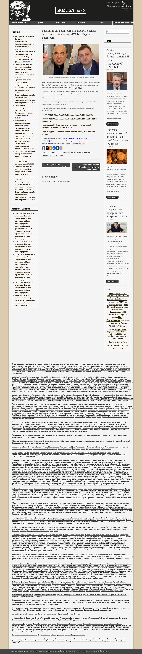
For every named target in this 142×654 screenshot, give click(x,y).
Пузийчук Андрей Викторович (88, 549)
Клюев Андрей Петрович (35, 467)
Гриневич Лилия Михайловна (97, 415)
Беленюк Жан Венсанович (50, 382)
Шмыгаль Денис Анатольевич (45, 629)
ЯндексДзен (47, 141)
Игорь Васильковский (85, 152)
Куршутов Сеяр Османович (82, 485)
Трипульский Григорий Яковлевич (26, 589)
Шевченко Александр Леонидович (39, 626)
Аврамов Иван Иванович (34, 366)
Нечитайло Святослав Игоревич (42, 522)
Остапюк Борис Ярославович (100, 529)
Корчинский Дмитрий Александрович (67, 474)
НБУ (117, 314)
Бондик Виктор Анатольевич (46, 389)
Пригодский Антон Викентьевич (113, 545)
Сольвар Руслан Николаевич (97, 573)
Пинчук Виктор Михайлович (75, 542)
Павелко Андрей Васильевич (24, 535)
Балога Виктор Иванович (118, 377)
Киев (121, 309)
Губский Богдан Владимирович (88, 417)
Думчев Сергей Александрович (24, 431)
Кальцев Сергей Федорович (73, 460)
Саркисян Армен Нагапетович (119, 564)
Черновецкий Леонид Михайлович (103, 618)
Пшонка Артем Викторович (113, 549)
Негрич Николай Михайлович (60, 520)
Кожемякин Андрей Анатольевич (75, 469)
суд (126, 345)
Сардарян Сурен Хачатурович (93, 564)
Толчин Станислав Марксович (118, 586)
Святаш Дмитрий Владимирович (107, 566)
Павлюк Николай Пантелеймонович (100, 535)
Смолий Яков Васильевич (22, 573)
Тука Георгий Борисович (33, 591)
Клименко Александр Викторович (47, 466)
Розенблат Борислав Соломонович (111, 556)
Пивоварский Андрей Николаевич (87, 540)
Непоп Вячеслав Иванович (114, 520)
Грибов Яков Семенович (44, 415)
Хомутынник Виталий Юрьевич (40, 610)
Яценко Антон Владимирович (102, 641)
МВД (124, 312)
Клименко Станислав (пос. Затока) (76, 466)
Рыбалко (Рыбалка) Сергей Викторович (73, 558)
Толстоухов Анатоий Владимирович (90, 586)
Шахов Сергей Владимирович (44, 624)
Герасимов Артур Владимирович (34, 408)
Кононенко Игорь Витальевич (112, 471)
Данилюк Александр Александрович (56, 422)
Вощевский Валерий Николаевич (115, 400)
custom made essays (22, 282)
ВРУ (127, 296)
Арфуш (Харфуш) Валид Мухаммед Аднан (39, 371)
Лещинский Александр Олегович (52, 492)
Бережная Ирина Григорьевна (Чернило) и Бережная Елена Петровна (50, 384)
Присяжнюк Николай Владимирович (27, 547)
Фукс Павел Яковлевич (120, 602)
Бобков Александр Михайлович (25, 386)
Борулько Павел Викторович (70, 389)
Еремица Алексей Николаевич (53, 435)
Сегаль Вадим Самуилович (34, 567)
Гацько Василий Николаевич (83, 406)
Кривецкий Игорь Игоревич (67, 478)
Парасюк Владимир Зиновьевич (59, 537)
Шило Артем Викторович (22, 627)
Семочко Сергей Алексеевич (47, 569)
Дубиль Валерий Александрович (86, 430)
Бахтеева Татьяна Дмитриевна (24, 381)
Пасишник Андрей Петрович (39, 538)
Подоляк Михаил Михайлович (96, 544)
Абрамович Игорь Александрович (77, 364)
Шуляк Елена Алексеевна (51, 631)
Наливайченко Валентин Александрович (75, 518)
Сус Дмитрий (75, 578)
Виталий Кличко (114, 300)
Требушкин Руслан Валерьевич (86, 587)
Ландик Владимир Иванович (62, 491)
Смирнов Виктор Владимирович (118, 571)
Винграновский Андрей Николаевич (51, 399)
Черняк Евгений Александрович (43, 620)
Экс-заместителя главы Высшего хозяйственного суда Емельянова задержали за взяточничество (24, 41)
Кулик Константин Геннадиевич (48, 483)
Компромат (115, 312)
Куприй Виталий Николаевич (34, 485)
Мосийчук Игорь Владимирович (41, 512)
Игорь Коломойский (118, 307)
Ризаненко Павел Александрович (48, 556)
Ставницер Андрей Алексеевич (90, 574)
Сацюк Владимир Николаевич (24, 566)
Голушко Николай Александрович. (94, 412)
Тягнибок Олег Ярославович (112, 591)
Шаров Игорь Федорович (22, 624)
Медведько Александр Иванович (111, 507)
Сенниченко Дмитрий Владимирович (74, 569)
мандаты (53, 155)
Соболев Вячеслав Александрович (47, 573)
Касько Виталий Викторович (34, 462)
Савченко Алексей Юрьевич (23, 564)
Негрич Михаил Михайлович (35, 520)
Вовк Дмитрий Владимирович (120, 399)
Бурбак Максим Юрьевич (41, 391)
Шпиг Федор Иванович (90, 629)
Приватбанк (125, 320)
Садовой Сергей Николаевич (69, 564)
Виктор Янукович (118, 298)
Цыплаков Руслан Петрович (69, 614)
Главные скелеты (19, 23)
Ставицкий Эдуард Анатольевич (63, 574)
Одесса (115, 317)
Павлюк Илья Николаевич (73, 535)
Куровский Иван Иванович (59, 485)
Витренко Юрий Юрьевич (96, 399)
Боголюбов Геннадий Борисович (102, 386)
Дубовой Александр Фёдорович (113, 430)
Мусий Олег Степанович (35, 514)
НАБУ (111, 314)
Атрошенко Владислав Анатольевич (97, 371)
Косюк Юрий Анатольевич (33, 476)
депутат (65, 152)
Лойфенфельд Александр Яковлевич (26, 496)
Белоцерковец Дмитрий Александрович (78, 382)
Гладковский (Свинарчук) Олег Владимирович (44, 410)
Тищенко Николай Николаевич (24, 586)
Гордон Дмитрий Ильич (119, 413)
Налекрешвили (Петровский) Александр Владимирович (35, 518)
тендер (120, 348)
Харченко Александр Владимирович (27, 608)
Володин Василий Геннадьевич (48, 400)
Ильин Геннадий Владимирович (84, 455)
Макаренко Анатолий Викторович (77, 503)
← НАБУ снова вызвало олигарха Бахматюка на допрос (55, 165)
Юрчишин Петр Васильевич (73, 635)
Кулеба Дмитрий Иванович (23, 483)
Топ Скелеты (81, 23)
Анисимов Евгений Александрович (115, 368)
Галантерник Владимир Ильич (102, 404)
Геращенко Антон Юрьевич (60, 408)
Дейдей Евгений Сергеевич (82, 422)
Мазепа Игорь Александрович (24, 503)
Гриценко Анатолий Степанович (33, 417)
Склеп (102, 23)
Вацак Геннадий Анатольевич (42, 397)
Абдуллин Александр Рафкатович (49, 364)
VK (89, 138)
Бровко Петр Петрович (92, 389)
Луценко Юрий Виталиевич (39, 498)
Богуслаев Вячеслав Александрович (36, 388)
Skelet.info (63, 651)
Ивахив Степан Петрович (95, 453)
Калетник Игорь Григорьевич (24, 460)
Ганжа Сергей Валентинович (59, 406)
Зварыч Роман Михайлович (47, 447)
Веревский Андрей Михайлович (90, 397)
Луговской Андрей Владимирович (56, 496)
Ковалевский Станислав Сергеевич (116, 467)
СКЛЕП (81, 143)
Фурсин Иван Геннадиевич (47, 604)
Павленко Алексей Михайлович (49, 535)
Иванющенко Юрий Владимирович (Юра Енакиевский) (62, 453)
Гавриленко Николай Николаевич (26, 404)
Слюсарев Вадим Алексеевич (61, 571)
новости (118, 345)
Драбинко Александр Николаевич (35, 430)
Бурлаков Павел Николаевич (64, 391)
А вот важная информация (23, 364)
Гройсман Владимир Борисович (61, 417)
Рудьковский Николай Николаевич (42, 558)
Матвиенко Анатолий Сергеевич (99, 505)
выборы (112, 336)
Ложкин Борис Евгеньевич (120, 494)
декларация (122, 336)
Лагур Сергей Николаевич (38, 491)
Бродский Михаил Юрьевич (113, 389)
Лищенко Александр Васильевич (67, 494)
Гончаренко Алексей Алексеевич (35, 413)
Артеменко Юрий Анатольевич (103, 370)
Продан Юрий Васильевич (32, 549)
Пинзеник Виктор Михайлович (50, 542)
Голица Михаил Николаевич (67, 412)
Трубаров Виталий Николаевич (76, 589)
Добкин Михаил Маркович (70, 428)
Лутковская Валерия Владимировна (107, 496)
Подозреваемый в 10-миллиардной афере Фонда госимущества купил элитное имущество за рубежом (24, 69)
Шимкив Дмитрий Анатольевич (46, 627)
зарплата (115, 338)
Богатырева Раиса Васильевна (50, 386)
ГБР (117, 302)
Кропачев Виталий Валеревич (91, 478)
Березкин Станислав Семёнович (115, 384)
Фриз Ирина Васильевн (72, 602)
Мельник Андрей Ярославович (51, 509)
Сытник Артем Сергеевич (92, 578)
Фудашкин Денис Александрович (96, 602)
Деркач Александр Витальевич (36, 426)
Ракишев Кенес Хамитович (69, 555)
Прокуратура (113, 323)
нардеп (109, 345)
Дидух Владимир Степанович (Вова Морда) (40, 428)
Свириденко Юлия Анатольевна (79, 566)
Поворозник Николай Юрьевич (70, 544)
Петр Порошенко (115, 319)
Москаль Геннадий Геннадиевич (69, 512)
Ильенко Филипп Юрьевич (59, 455)
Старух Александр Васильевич (117, 574)
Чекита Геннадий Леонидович (47, 618)
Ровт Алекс (67, 556)
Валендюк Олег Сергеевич (113, 395)
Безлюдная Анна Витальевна (112, 381)
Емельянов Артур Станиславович (26, 435)
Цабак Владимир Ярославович (24, 614)
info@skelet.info (101, 651)
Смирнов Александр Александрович (89, 571)
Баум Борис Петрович (95, 379)
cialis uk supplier (21, 241)
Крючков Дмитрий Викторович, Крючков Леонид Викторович (94, 480)
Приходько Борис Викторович (101, 547)
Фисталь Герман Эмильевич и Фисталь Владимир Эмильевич (37, 602)
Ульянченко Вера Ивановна (45, 595)
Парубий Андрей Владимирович (85, 537)
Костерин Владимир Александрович (99, 474)
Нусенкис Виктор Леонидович (76, 523)
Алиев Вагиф (95, 366)
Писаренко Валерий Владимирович (102, 542)
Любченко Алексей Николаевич (107, 498)
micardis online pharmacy (25, 254)
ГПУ (121, 302)
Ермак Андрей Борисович (76, 435)
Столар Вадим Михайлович (76, 576)
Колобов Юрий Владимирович (59, 471)
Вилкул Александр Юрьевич (23, 399)
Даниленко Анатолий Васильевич (26, 422)
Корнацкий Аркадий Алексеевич (98, 473)
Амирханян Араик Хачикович (24, 368)
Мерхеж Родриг (36, 510)
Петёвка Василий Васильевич (36, 540)
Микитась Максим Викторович (83, 510)
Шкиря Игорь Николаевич (71, 627)
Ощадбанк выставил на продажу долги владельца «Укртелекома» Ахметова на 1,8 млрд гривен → (87, 166)
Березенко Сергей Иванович (90, 384)
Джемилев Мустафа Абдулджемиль (64, 426)
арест (127, 332)
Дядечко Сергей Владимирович (74, 431)
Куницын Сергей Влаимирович (97, 483)
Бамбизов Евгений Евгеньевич (24, 379)
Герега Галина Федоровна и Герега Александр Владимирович (96, 408)
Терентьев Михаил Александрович (36, 584)
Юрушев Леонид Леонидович (50, 635)
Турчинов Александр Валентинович (85, 591)
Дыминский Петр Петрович (49, 431)
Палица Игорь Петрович (35, 537)
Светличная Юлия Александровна (51, 566)
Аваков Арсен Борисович (102, 364)
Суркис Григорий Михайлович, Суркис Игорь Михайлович (45, 578)
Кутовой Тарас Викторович (105, 485)
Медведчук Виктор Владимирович (83, 507)
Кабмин (115, 310)
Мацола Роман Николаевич (57, 507)
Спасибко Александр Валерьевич (36, 574)
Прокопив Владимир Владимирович (59, 549)
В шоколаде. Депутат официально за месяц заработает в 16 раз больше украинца (24, 218)
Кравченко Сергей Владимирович (87, 476)
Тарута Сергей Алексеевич (82, 582)
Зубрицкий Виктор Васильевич (98, 449)
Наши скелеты (60, 23)
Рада (61, 155)
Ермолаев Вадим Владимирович (100, 435)
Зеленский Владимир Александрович (102, 447)
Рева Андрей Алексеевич (119, 555)
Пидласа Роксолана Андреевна (114, 540)
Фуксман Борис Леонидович (23, 604)
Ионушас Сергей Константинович (113, 455)
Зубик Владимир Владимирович (71, 449)
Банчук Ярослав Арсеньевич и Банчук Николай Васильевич (61, 379)
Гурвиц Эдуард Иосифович (23, 419)
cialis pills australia (22, 213)
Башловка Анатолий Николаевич (51, 381)
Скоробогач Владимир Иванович (36, 571)
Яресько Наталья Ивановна (103, 639)
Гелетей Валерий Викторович (107, 406)
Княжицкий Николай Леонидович (60, 467)
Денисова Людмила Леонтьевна (95, 424)
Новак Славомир (27, 523)
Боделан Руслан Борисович (63, 388)
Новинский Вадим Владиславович (49, 523)
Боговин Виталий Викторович (76, 386)
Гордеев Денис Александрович (96, 413)
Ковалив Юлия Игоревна (21, 469)
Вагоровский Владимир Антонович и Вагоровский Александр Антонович (42, 395)
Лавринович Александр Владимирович (76, 489)
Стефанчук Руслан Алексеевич (51, 576)
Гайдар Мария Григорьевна (51, 404)
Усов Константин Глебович (31, 597)
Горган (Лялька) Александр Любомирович (66, 413)
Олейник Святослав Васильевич (25, 527)
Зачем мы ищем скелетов (123, 23)
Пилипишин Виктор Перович (24, 542)
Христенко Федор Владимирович (97, 610)
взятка (123, 334)
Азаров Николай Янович (54, 366)
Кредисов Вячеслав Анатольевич (42, 478)
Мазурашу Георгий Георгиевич (50, 503)
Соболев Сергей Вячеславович (73, 573)
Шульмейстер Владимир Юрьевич (26, 631)
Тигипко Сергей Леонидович (63, 584)
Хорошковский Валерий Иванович (69, 610)
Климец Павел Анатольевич (102, 466)
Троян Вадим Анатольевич (52, 589)
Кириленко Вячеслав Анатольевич (60, 464)
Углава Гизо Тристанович (22, 595)
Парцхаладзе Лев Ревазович (111, 537)
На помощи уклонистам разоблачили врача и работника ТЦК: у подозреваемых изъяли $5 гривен (25, 57)
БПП (123, 296)
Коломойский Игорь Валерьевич (86, 471)
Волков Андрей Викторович (23, 400)
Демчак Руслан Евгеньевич (105, 422)
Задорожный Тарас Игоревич (23, 447)
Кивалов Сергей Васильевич (34, 464)
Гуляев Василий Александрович (115, 417)
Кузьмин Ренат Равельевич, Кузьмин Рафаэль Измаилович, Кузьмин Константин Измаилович (90, 481)
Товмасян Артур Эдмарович (63, 586)
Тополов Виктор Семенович (23, 587)
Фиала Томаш (73, 601)
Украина (120, 329)
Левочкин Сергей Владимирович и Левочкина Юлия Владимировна (102, 491)
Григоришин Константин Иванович (69, 415)
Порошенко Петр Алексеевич (34, 545)
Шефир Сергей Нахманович (120, 626)
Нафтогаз (123, 315)
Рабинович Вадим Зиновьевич (24, 555)
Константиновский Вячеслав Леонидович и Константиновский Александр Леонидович (48, 473)
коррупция (118, 341)
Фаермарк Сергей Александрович (54, 601)
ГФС (125, 302)
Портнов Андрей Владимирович (59, 545)
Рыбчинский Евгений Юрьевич (102, 558)
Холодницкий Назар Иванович (109, 608)
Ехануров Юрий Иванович (33, 437)
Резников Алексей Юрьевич (23, 556)
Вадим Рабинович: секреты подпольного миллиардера (70, 114)
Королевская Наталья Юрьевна (37, 474)
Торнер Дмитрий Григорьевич (47, 587)
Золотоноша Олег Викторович (45, 449)
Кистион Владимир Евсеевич (107, 464)
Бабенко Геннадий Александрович (26, 377)
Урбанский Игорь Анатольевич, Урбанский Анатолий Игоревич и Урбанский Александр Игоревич (70, 596)
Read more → (112, 124)
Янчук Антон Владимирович (56, 639)
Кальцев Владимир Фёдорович (49, 460)
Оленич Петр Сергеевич (48, 527)
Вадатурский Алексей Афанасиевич (88, 395)
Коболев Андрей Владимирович (88, 467)
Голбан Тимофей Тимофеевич (43, 412)
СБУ (120, 325)
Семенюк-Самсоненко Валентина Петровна (113, 567)
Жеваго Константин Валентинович (97, 441)
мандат (45, 155)
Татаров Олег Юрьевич (103, 582)
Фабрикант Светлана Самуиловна (26, 601)
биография (115, 334)
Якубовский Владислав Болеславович (27, 639)
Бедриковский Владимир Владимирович (82, 381)
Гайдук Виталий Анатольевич (75, 404)
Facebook (79, 138)
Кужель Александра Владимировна (35, 481)
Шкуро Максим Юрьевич (22, 629)
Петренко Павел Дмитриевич (61, 540)
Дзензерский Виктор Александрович (95, 426)
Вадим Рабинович (54, 152)
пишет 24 (78, 87)
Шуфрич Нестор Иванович (72, 631)
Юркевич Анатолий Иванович (24, 635)
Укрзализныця (113, 332)
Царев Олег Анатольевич (47, 614)
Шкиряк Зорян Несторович (93, 627)
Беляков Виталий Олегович (107, 382)
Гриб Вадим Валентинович (23, 415)
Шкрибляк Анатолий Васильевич (119, 627)
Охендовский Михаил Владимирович (42, 531)
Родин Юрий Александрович (84, 556)
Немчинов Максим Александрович (88, 520)
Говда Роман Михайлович (106, 410)
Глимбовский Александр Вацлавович (79, 410)
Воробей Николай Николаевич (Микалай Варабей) (82, 400)
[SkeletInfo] (71, 10)
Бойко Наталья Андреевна (85, 388)
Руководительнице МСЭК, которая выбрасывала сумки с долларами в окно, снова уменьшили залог (25, 85)
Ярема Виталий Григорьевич (80, 639)
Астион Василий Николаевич (70, 371)
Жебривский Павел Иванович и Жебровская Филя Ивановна (58, 441)
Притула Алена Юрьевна (53, 547)
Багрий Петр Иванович (50, 377)
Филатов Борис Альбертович (91, 601)
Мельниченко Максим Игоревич (78, 509)
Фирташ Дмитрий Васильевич (116, 601)
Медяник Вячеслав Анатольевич (25, 509)
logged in (54, 181)
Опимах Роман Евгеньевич (77, 529)
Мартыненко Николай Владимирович (69, 505)
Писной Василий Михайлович (44, 544)
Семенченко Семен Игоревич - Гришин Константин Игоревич (71, 567)
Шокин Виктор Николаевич (69, 629)
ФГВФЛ (121, 332)
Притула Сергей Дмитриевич (76, 547)
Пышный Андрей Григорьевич (39, 551)
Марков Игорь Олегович (43, 505)
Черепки (39, 23)
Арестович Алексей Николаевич (49, 370)
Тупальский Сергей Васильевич (56, 591)
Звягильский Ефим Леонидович (73, 447)
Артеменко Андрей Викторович (76, 370)
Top (137, 649)
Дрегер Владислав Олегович (61, 430)
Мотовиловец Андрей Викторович (97, 512)
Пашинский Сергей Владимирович (89, 538)
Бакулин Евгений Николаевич (94, 377)
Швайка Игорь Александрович (69, 624)
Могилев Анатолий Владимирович (111, 510)
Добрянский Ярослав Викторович (95, 428)
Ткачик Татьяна (44, 586)
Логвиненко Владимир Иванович (95, 494)
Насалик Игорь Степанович (104, 518)
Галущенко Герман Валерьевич (34, 406)
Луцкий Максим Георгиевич (63, 498)
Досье (73, 152)
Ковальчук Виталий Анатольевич (46, 469)
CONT (85, 138)
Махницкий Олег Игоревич (34, 507)
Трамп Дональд (66, 587)
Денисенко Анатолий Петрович (44, 424)
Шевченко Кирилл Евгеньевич (66, 626)
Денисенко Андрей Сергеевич (70, 424)
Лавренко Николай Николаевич (46, 489)
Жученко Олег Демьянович (36, 443)
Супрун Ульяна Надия (97, 576)
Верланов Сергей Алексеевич (115, 397)
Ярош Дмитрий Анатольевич (78, 641)
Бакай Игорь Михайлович (71, 377)
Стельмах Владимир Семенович (25, 576)
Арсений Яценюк (114, 296)
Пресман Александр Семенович (86, 545)
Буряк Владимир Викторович (89, 391)
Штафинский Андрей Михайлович (115, 629)
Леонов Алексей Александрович (25, 492)
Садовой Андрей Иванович (46, 564)
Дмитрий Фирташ (114, 305)
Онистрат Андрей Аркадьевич (104, 527)
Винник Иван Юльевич (76, 399)
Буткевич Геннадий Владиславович (117, 391)
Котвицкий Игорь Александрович (59, 476)
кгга (121, 338)
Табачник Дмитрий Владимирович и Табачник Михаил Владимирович (41, 582)
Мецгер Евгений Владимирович (56, 510)
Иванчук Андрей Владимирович (25, 453)
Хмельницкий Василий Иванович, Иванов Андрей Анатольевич (69, 608)
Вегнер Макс (60, 397)
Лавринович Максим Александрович (108, 489)
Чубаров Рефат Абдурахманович (71, 620)
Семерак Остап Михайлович (23, 569)
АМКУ (111, 294)
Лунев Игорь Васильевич (81, 496)
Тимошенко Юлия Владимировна (89, 584)
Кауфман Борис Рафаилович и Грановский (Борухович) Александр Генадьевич (79, 462)
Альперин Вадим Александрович (114, 366)
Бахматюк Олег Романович (116, 379)
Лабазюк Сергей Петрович (22, 489)
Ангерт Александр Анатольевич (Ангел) (54, 368)
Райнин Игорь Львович (47, 555)
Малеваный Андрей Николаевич (105, 503)
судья (114, 348)
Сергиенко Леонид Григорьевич (103, 569)
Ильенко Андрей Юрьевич (37, 455)
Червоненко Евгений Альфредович (74, 618)
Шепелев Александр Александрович (93, 626)
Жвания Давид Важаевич (22, 441)
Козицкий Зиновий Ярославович (102, 469)
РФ (119, 323)
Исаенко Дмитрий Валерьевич (24, 456)
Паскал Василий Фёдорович (63, 538)
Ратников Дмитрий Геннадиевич (94, 555)
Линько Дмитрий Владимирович (80, 492)
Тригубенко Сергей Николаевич (112, 587)
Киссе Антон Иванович (84, 464)
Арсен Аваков (120, 294)
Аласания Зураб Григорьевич (77, 366)
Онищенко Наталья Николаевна (53, 529)
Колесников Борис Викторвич (34, 471)
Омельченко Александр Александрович (75, 527)
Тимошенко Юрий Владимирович (117, 584)
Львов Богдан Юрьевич (84, 498)
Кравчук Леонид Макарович (113, 476)
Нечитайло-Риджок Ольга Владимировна (73, 522)
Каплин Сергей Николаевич (96, 460)
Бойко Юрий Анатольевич (108, 388)
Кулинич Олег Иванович (73, 483)
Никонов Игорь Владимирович (103, 522)
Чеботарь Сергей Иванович (23, 618)
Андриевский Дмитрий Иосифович (85, 368)
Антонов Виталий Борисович (24, 370)
